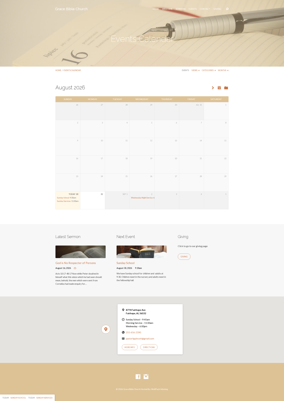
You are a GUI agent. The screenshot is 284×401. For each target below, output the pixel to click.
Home (58, 70)
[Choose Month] (219, 87)
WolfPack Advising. (159, 389)
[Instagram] (146, 376)
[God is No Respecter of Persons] (80, 255)
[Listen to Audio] (75, 268)
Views (195, 70)
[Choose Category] (226, 88)
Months (222, 70)
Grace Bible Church (71, 9)
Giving (217, 9)
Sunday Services (64, 201)
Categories (208, 70)
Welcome (167, 9)
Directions (149, 347)
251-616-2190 (133, 332)
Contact (205, 9)
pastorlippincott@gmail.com (140, 338)
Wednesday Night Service (142, 198)
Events (193, 9)
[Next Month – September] (213, 87)
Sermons (181, 9)
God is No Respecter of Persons (75, 263)
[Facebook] (138, 376)
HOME (156, 9)
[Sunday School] (142, 255)
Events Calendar (72, 70)
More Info (130, 347)
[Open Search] (227, 9)
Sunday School (63, 198)
